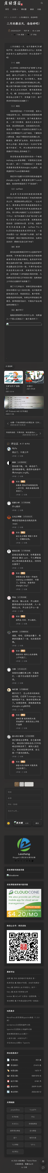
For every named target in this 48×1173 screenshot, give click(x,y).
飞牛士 (32, 1145)
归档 (39, 9)
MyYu (14, 448)
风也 (14, 597)
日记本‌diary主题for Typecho (18, 1043)
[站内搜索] (42, 3)
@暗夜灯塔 (20, 577)
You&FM (33, 1110)
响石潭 (15, 689)
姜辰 (14, 462)
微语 (32, 9)
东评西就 (15, 1117)
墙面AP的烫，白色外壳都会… (29, 983)
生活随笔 (13, 17)
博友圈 (23, 9)
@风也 (18, 620)
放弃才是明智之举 (21, 992)
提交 (37, 823)
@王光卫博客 (21, 536)
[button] (19, 823)
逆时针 (15, 632)
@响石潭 (19, 718)
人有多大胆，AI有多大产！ (17, 1038)
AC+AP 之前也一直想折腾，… (27, 996)
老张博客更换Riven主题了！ (18, 1034)
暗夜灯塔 (16, 551)
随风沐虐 (33, 1138)
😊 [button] (8, 823)
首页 (7, 9)
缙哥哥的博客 (15, 1131)
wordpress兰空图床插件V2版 (18, 1025)
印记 (33, 1117)
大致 (14, 669)
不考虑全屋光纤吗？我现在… (28, 1001)
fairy (8, 987)
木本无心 (15, 1124)
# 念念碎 (9, 366)
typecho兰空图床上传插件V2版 (19, 1029)
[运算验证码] (22, 823)
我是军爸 (10, 983)
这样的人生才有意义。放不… (25, 987)
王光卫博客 (17, 516)
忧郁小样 (16, 502)
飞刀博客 (15, 1145)
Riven (35, 1161)
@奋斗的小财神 (22, 765)
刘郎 (8, 978)
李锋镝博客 (33, 1124)
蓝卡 (15, 1138)
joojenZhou (15, 1110)
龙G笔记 (15, 1152)
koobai (9, 996)
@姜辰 (18, 485)
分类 (14, 9)
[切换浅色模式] (43, 1161)
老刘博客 (10, 1001)
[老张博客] (14, 3)
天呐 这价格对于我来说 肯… (24, 978)
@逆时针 (19, 654)
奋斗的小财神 (18, 736)
